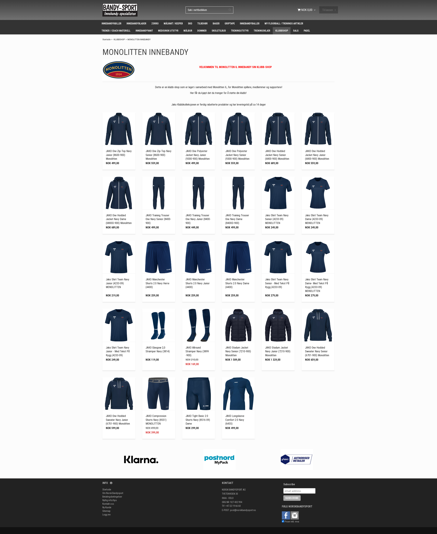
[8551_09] (158, 393)
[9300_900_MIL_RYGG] (198, 128)
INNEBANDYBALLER (249, 23)
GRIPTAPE (230, 23)
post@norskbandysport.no (243, 510)
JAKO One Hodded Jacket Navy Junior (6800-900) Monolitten (317, 154)
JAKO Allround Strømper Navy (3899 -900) (197, 351)
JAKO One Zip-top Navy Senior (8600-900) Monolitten (158, 154)
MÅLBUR (188, 30)
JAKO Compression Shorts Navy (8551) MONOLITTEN (156, 419)
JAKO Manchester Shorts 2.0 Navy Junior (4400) (198, 283)
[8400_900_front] (158, 193)
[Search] (230, 9)
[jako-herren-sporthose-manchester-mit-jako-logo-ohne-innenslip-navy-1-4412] (158, 257)
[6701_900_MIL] (318, 325)
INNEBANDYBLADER (136, 23)
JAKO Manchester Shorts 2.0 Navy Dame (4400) (237, 283)
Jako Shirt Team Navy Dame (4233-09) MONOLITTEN (316, 219)
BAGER (216, 23)
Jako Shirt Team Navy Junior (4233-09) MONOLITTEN (117, 283)
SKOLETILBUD (219, 30)
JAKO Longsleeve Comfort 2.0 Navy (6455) (234, 419)
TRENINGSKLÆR (262, 30)
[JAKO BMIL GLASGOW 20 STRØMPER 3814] (158, 325)
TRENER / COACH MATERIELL (116, 30)
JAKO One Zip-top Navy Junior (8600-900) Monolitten (119, 154)
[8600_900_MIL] (118, 128)
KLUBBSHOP (281, 30)
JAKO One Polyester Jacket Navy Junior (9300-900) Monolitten (198, 154)
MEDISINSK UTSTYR (168, 30)
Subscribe (289, 484)
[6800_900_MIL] (278, 128)
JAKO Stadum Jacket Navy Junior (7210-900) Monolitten (277, 351)
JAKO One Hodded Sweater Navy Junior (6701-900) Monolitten (118, 419)
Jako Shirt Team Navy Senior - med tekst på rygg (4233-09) (277, 283)
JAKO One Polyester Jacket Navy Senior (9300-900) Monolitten (237, 154)
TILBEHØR (202, 23)
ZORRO (155, 23)
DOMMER (202, 30)
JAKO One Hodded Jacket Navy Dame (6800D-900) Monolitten (119, 219)
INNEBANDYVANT (144, 30)
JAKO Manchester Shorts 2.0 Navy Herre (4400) (157, 283)
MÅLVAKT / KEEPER (173, 23)
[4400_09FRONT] (278, 193)
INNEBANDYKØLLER (111, 23)
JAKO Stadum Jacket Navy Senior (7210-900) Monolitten (238, 351)
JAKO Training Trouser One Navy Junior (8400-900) (198, 219)
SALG (296, 30)
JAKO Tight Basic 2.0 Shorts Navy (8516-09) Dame (198, 419)
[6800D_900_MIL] (118, 193)
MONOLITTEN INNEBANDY (139, 39)
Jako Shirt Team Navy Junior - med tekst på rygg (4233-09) (118, 351)
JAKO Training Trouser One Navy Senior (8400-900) (158, 219)
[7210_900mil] (238, 325)
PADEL (307, 30)
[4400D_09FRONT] (318, 193)
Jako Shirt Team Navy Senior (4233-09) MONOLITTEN (276, 219)
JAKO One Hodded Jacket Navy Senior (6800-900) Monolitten (277, 154)
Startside (106, 39)
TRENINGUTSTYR (240, 30)
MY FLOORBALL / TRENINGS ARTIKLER (284, 23)
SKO (190, 23)
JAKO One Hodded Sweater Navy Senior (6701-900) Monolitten (317, 351)
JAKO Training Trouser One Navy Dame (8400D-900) (237, 219)
